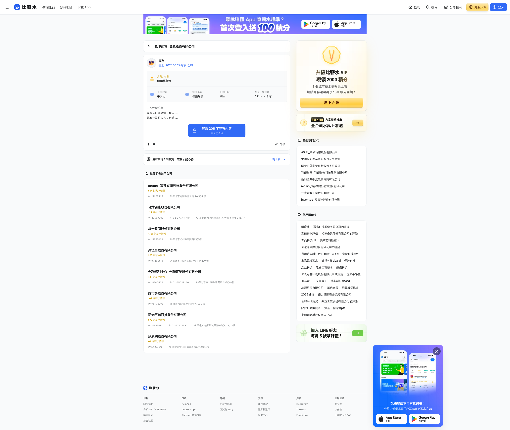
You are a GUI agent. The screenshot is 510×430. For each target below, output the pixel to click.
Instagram (302, 403)
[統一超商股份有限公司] (216, 234)
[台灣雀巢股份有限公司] (216, 212)
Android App (189, 409)
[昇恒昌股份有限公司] (216, 255)
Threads (301, 409)
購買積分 (148, 414)
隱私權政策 (264, 409)
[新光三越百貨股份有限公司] (216, 320)
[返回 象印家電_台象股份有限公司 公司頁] (216, 46)
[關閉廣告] (437, 351)
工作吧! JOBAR (343, 414)
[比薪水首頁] (151, 388)
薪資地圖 (148, 420)
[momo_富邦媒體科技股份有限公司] (216, 191)
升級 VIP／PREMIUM (154, 409)
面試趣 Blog (226, 409)
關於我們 (148, 403)
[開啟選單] (7, 7)
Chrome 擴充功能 (191, 414)
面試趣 (338, 403)
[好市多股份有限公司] (216, 298)
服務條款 (263, 403)
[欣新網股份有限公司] (216, 341)
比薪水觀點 (226, 403)
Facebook (302, 414)
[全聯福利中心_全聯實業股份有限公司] (216, 277)
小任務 (338, 409)
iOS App (186, 403)
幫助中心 (263, 414)
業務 (161, 60)
